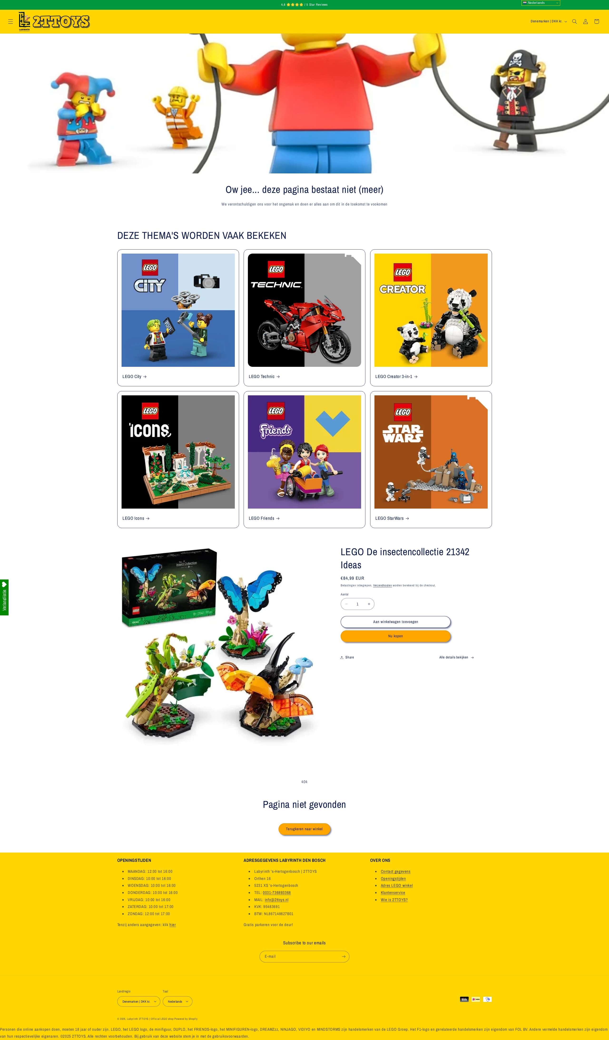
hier (172, 924)
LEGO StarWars (389, 518)
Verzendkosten (382, 585)
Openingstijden (393, 878)
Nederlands (536, 3)
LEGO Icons (133, 518)
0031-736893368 (277, 892)
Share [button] (349, 657)
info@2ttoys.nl (277, 899)
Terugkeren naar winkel (304, 828)
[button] (10, 21)
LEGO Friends (262, 518)
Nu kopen (395, 635)
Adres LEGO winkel (397, 885)
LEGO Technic (262, 376)
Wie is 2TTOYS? (394, 899)
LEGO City (132, 376)
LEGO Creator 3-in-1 (394, 376)
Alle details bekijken (453, 657)
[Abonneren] (343, 956)
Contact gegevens (396, 871)
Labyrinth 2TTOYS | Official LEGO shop (150, 1018)
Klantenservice (393, 892)
